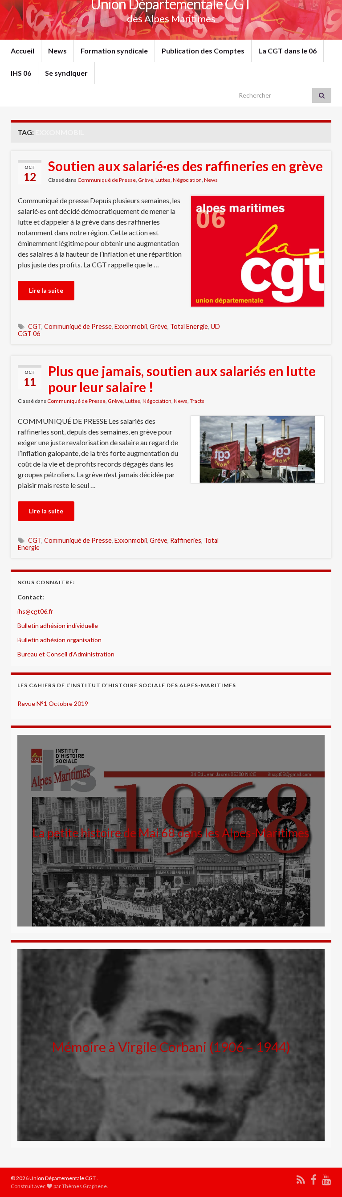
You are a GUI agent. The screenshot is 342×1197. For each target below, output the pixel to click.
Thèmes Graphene (84, 1186)
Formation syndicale (114, 50)
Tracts (197, 401)
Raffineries (185, 540)
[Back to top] (322, 1177)
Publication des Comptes (203, 50)
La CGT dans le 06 (287, 50)
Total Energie (189, 326)
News (57, 50)
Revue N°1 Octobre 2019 (52, 703)
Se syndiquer (66, 73)
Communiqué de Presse (106, 179)
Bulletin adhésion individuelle (57, 625)
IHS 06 (21, 73)
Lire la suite (46, 290)
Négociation (187, 179)
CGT (34, 326)
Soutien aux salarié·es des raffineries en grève (185, 166)
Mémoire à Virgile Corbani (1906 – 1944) (171, 1047)
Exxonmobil (130, 326)
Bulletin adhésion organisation (59, 640)
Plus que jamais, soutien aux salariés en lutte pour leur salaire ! (182, 379)
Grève (145, 179)
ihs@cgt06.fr (35, 611)
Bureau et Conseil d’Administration (65, 654)
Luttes (163, 179)
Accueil (22, 50)
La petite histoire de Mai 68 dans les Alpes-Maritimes (171, 832)
